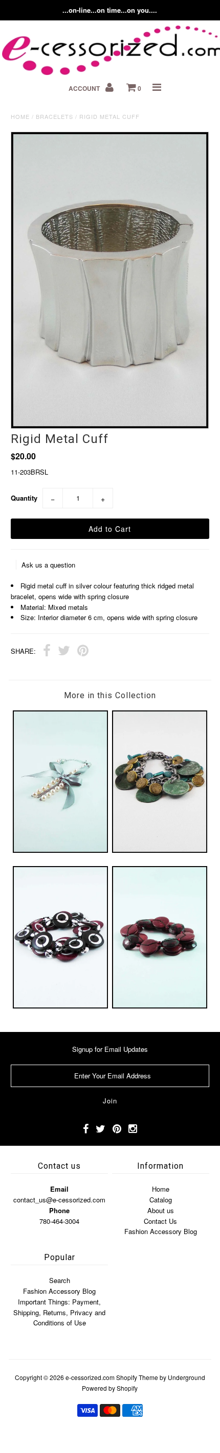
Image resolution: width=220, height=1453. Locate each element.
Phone (59, 1210)
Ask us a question (48, 565)
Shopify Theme (137, 1377)
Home (20, 116)
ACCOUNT (85, 88)
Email (59, 1189)
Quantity (24, 498)
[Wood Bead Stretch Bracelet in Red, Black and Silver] (60, 1006)
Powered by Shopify (110, 1388)
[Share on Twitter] (64, 651)
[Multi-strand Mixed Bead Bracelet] (159, 850)
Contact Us (160, 1221)
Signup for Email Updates (110, 1049)
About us (160, 1210)
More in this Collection (110, 695)
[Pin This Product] (83, 651)
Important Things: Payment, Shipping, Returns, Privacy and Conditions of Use (59, 1312)
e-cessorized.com (90, 1377)
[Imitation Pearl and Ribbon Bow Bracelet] (60, 850)
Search (59, 1280)
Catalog (160, 1199)
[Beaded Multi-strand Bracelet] (159, 1006)
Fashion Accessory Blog (160, 1231)
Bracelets (54, 116)
